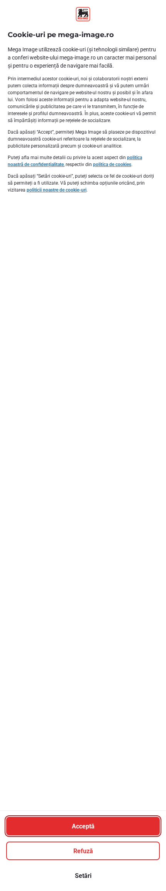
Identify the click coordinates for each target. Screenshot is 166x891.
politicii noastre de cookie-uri (56, 190)
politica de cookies (112, 164)
